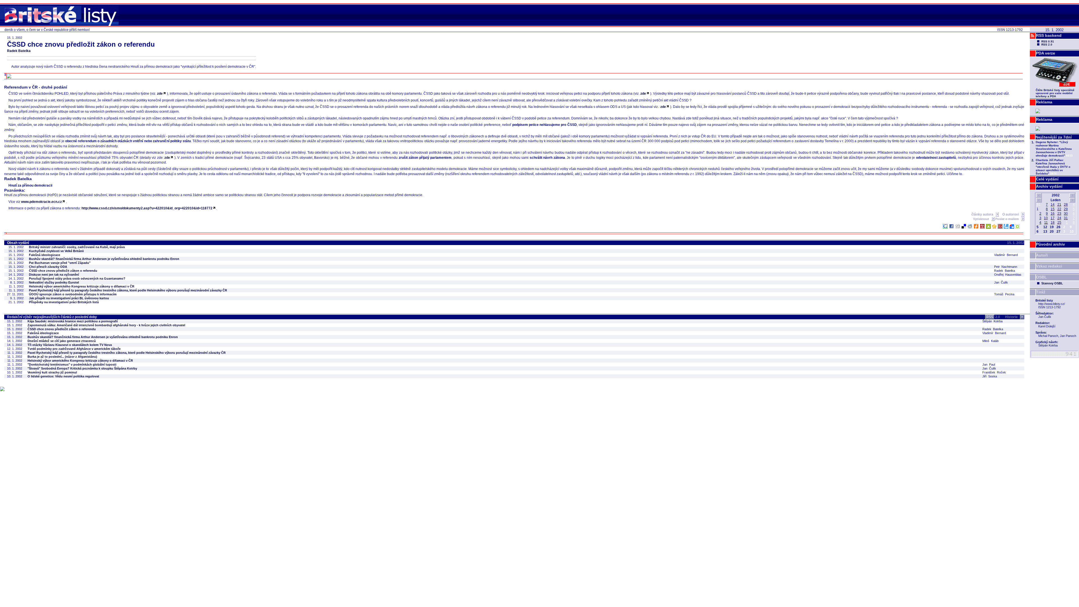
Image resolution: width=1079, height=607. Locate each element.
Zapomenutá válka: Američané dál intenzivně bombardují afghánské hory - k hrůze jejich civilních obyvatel (106, 325)
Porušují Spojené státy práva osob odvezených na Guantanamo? (77, 278)
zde (160, 94)
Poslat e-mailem (1007, 219)
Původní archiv (1050, 244)
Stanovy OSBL (1052, 283)
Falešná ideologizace (44, 255)
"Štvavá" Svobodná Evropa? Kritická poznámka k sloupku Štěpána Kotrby (82, 368)
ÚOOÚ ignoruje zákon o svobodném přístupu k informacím (73, 294)
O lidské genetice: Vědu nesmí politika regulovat (63, 376)
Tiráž (1040, 292)
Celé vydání (1047, 179)
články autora (982, 214)
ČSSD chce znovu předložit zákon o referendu (63, 270)
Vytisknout (981, 219)
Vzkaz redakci (1049, 266)
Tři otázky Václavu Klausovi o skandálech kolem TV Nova (70, 344)
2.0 (993, 317)
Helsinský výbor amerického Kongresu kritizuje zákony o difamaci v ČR (81, 286)
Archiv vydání (1049, 186)
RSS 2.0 (1046, 44)
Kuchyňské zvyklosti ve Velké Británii (56, 251)
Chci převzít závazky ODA (48, 266)
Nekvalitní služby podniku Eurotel (54, 282)
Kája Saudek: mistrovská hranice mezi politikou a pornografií (73, 321)
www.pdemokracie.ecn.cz (41, 202)
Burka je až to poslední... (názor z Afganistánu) (62, 356)
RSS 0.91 (1047, 41)
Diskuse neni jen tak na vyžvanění (54, 274)
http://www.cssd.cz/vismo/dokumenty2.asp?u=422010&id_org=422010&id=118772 (146, 208)
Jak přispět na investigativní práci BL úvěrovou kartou (69, 298)
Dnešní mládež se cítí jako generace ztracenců (62, 341)
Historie (1014, 317)
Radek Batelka (19, 51)
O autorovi (1011, 214)
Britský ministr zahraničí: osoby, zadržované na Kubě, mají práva (77, 247)
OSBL (1041, 277)
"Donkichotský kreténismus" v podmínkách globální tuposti (72, 364)
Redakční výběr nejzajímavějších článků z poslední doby (52, 317)
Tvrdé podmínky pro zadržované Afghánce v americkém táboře (74, 348)
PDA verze (1045, 53)
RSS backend (1049, 35)
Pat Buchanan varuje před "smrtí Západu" (59, 262)
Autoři (1042, 255)
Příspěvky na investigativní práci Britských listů (64, 302)
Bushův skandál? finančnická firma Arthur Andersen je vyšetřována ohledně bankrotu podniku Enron (104, 259)
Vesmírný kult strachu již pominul (52, 372)
